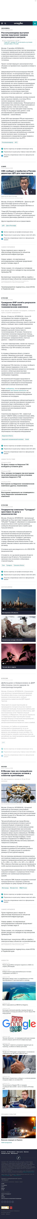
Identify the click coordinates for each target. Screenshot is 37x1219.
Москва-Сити (14, 888)
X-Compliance (4, 1185)
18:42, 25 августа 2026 (7, 768)
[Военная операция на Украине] (18, 1138)
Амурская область (7, 436)
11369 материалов (6, 1142)
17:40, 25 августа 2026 (7, 506)
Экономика (5, 28)
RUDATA (3, 1197)
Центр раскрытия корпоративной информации (11, 1198)
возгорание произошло (19, 390)
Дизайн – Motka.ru (5, 1214)
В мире (3, 166)
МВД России (23, 888)
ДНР (3, 742)
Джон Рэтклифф (11, 225)
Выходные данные (5, 1212)
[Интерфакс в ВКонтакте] (7, 1202)
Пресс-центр (20, 1152)
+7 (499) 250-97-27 (17, 1175)
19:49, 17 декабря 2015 (7, 30)
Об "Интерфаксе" (11, 1152)
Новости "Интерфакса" (6, 1193)
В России (4, 298)
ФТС (16, 142)
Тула (3, 565)
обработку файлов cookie (28, 1172)
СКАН (2, 1195)
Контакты (3, 1152)
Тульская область (19, 565)
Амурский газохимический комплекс (13, 439)
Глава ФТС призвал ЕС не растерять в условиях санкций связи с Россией (18, 43)
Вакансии (26, 1152)
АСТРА (2, 1189)
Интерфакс (18, 23)
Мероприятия (14, 1153)
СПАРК (2, 1183)
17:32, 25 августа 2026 (7, 168)
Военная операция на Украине (11, 1140)
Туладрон (9, 565)
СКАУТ (2, 1186)
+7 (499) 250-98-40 (5, 1175)
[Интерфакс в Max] (13, 1202)
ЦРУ (3, 225)
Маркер (3, 1188)
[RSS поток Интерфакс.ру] (10, 1202)
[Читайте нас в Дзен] (2, 1202)
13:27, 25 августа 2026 (7, 299)
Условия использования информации (10, 1211)
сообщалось (10, 388)
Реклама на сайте (5, 1153)
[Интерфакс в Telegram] (5, 1202)
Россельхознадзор (7, 142)
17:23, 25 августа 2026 (7, 680)
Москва (4, 766)
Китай (27, 439)
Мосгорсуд (5, 888)
